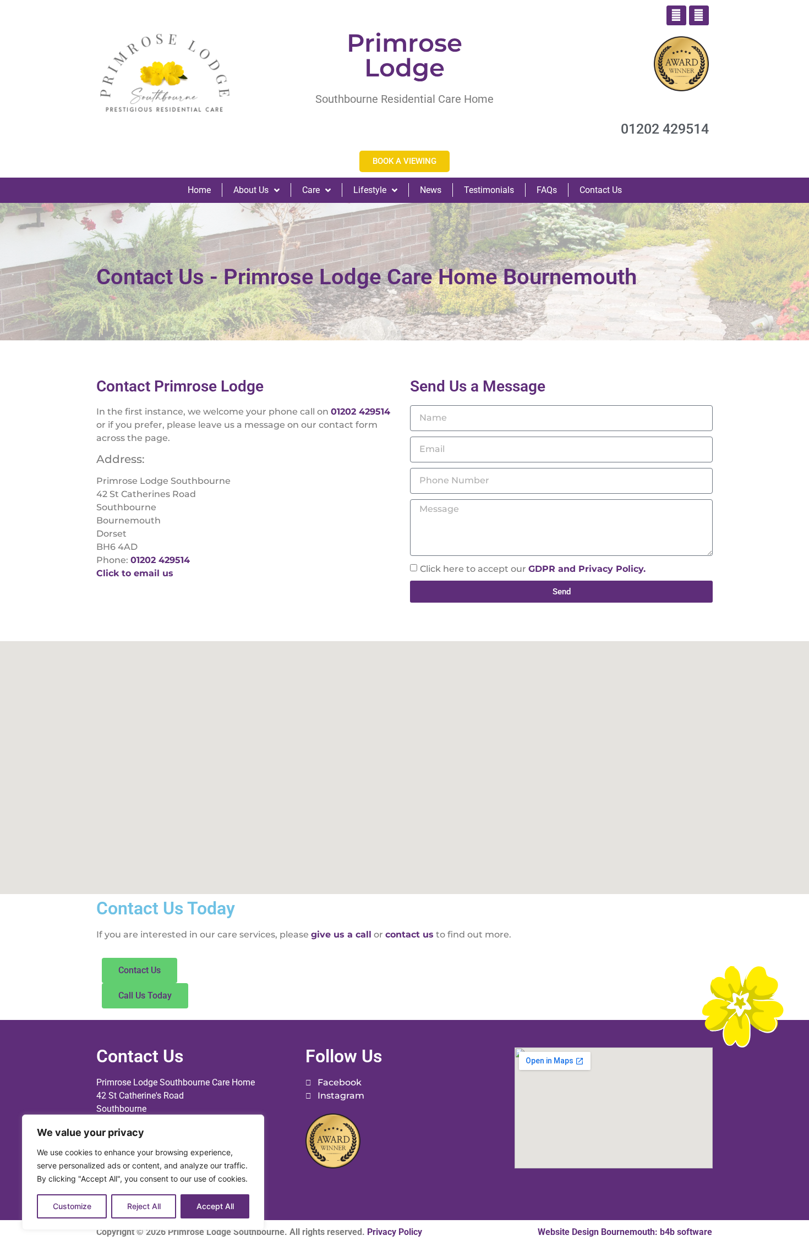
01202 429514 (360, 411)
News (430, 190)
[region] (143, 1172)
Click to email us (134, 573)
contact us (409, 934)
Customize (72, 1206)
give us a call (341, 934)
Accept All (215, 1206)
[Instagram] (699, 15)
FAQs (547, 190)
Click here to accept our (533, 569)
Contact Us (601, 190)
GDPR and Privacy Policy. (587, 569)
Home (199, 190)
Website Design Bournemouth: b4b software (625, 1232)
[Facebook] (676, 15)
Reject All (144, 1206)
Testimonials (489, 190)
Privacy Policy (394, 1232)
